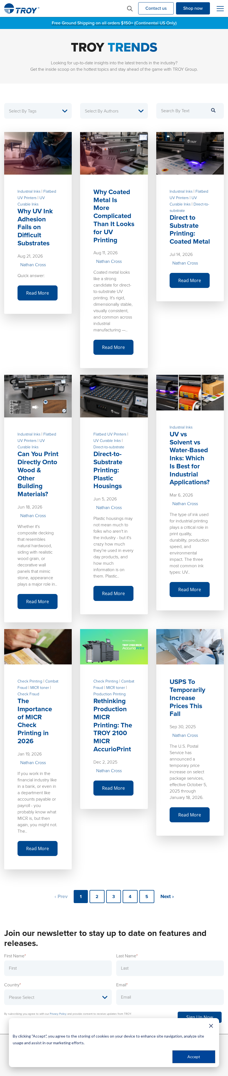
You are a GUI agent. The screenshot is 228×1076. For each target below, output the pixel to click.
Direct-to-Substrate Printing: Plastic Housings (107, 470)
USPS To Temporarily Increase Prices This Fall (187, 698)
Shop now (193, 8)
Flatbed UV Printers (109, 434)
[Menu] (220, 8)
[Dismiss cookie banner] (211, 1025)
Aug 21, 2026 (30, 256)
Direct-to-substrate (108, 447)
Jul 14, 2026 (181, 254)
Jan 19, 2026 (30, 754)
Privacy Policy (58, 1014)
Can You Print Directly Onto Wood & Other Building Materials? (38, 474)
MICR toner (39, 688)
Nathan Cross (33, 264)
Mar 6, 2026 (181, 495)
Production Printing (109, 694)
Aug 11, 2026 (105, 253)
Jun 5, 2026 (105, 499)
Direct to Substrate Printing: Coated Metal (190, 229)
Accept (193, 1056)
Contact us (156, 8)
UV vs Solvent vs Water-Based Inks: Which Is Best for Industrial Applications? (190, 458)
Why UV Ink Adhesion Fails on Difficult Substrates (35, 227)
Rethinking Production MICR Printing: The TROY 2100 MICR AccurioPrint (112, 725)
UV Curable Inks (107, 441)
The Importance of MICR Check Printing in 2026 (35, 721)
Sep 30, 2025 (183, 726)
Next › (167, 896)
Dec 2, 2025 (105, 762)
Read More (37, 293)
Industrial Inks (29, 191)
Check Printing (30, 681)
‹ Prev (61, 896)
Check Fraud (28, 694)
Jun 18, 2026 (30, 507)
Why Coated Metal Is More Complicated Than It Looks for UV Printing (113, 216)
